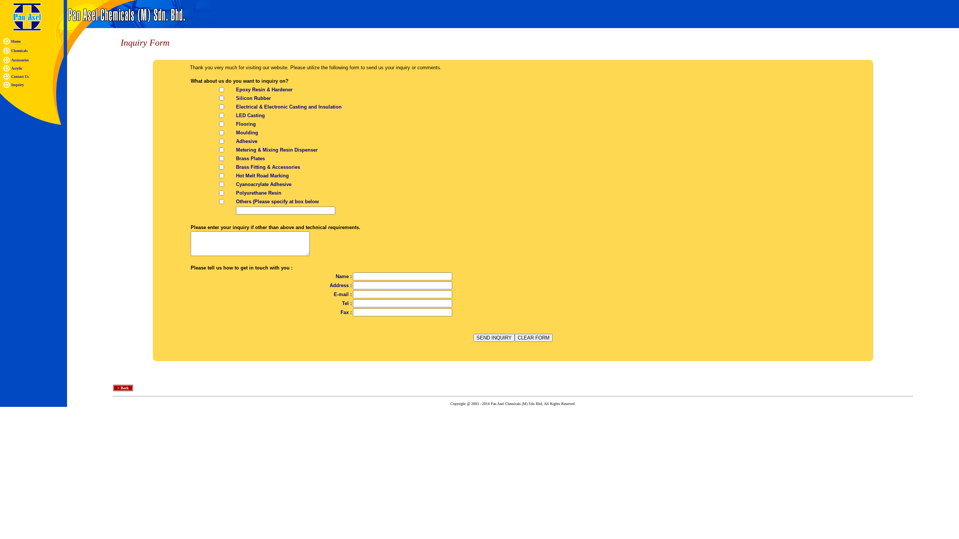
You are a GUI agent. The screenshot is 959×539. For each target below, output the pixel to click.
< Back (123, 388)
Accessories (20, 60)
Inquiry (17, 85)
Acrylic (16, 68)
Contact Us (20, 76)
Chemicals (19, 51)
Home (16, 41)
